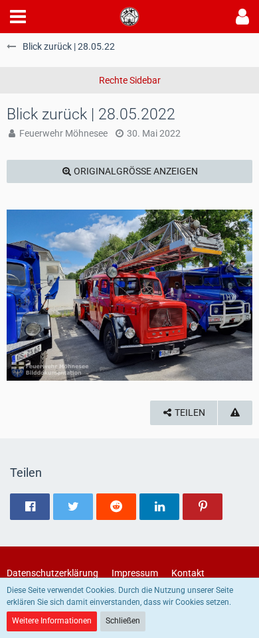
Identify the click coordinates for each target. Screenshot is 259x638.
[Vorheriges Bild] (26, 295)
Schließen (123, 620)
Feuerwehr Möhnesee (63, 133)
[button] (18, 16)
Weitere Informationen (52, 620)
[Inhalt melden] (235, 413)
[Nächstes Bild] (232, 295)
